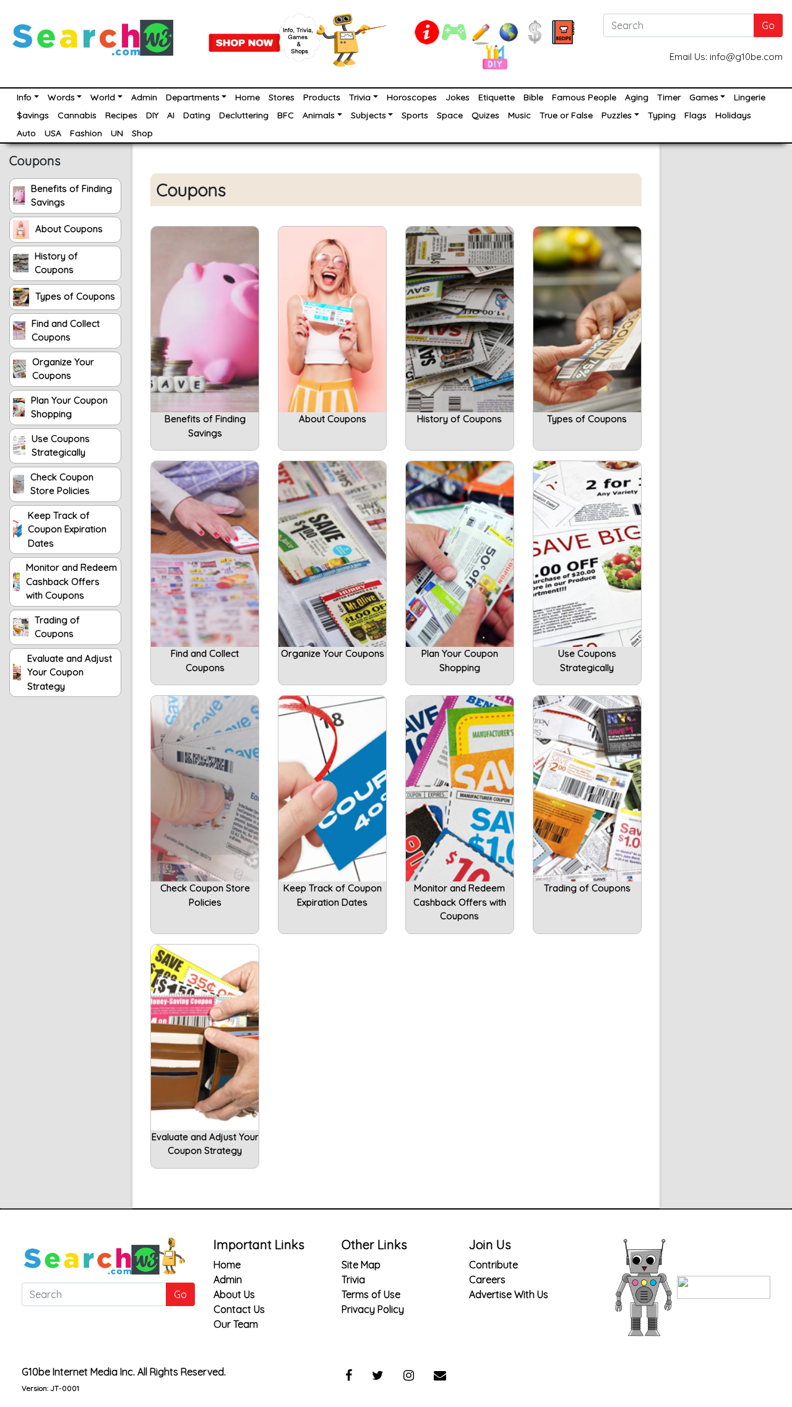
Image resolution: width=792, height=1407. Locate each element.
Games (703, 97)
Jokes (458, 97)
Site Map (361, 1264)
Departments (193, 97)
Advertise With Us (508, 1294)
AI (170, 115)
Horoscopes (412, 97)
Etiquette (496, 97)
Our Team (235, 1324)
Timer (669, 97)
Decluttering (244, 115)
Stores (282, 97)
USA (53, 133)
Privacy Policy (373, 1309)
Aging (636, 97)
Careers (487, 1279)
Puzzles (616, 115)
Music (519, 115)
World (102, 97)
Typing (662, 115)
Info (24, 97)
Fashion (86, 133)
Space (450, 115)
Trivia (360, 97)
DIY (152, 115)
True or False (566, 115)
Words (61, 97)
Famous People (584, 97)
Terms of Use (371, 1294)
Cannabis (77, 115)
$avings (33, 115)
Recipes (121, 115)
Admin (144, 97)
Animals (319, 115)
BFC (285, 115)
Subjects (368, 115)
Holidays (733, 115)
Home (247, 97)
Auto (26, 133)
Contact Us (239, 1309)
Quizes (485, 115)
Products (321, 97)
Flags (695, 115)
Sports (415, 115)
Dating (196, 115)
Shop (142, 133)
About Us (234, 1294)
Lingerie (749, 97)
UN (117, 133)
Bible (533, 97)
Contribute (493, 1264)
